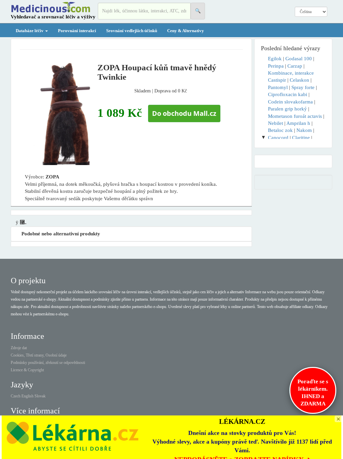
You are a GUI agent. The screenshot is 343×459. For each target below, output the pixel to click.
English (27, 396)
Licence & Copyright (27, 370)
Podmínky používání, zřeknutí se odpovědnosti (48, 362)
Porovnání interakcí (77, 30)
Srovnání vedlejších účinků (131, 30)
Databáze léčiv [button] (30, 30)
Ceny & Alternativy (185, 30)
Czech (15, 396)
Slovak (40, 396)
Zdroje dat (19, 348)
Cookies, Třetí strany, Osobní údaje (39, 355)
